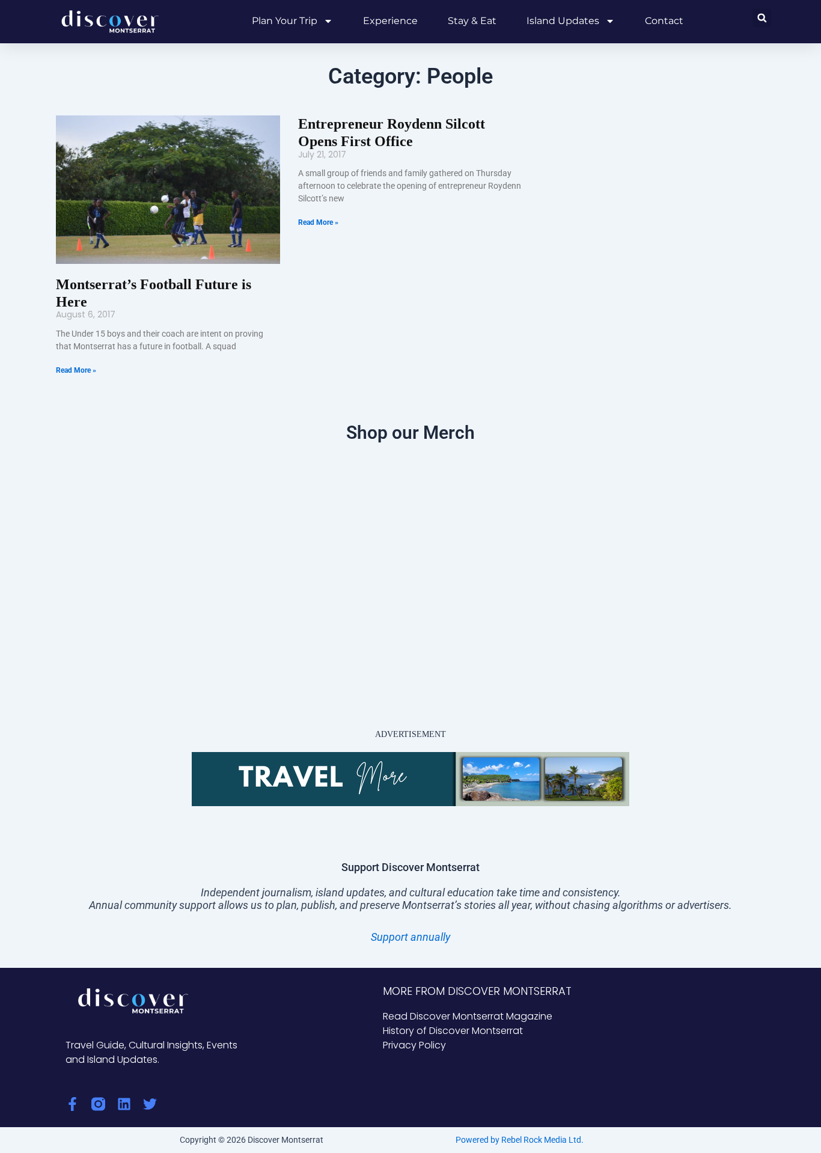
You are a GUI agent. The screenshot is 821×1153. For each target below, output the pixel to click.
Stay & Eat (472, 20)
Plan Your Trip (284, 20)
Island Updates (562, 20)
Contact (664, 20)
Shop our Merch (410, 432)
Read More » (76, 370)
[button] (761, 17)
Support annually (410, 937)
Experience (390, 20)
